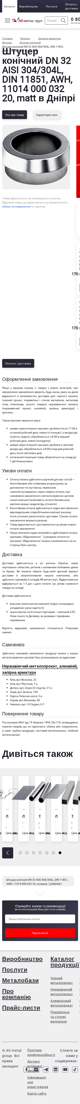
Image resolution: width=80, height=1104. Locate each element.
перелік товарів (12, 726)
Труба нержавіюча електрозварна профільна (59, 816)
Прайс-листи (21, 1007)
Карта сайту (37, 1093)
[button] (7, 852)
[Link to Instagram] (36, 1069)
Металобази (20, 980)
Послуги (51, 6)
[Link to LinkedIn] (55, 1069)
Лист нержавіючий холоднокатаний (43, 816)
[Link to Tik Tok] (75, 1069)
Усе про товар (14, 115)
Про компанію (16, 994)
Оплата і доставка (71, 6)
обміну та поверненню (16, 206)
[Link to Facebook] (26, 1069)
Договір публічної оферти (34, 1066)
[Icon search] (63, 20)
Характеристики (46, 115)
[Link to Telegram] (46, 1069)
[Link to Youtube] (65, 1069)
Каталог (9, 6)
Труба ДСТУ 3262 (26, 816)
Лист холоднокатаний (10, 816)
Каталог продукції (64, 962)
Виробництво (28, 6)
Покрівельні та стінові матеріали (60, 1017)
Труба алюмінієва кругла (76, 816)
